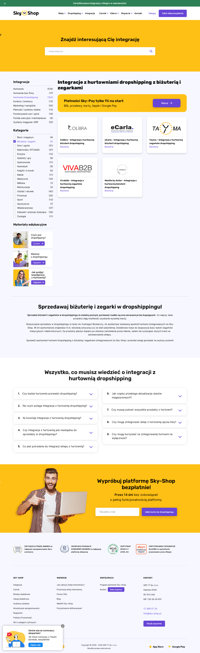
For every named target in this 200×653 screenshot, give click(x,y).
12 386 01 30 (150, 608)
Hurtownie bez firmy (23, 93)
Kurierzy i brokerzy (23, 101)
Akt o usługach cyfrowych (24, 622)
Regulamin (17, 613)
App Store (157, 646)
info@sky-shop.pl (152, 613)
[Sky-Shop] (26, 15)
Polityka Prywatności (22, 617)
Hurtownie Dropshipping (25, 97)
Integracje (90, 13)
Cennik (102, 13)
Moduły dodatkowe (21, 594)
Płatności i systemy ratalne (26, 109)
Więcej (164, 103)
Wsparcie (125, 13)
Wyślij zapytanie (154, 623)
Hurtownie (18, 88)
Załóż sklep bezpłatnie (172, 13)
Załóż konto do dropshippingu (159, 512)
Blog (59, 599)
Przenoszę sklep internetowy (69, 589)
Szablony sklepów (21, 603)
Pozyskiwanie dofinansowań (69, 608)
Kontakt (138, 13)
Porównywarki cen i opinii (26, 113)
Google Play (178, 646)
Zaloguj (152, 13)
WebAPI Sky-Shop (65, 603)
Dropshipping (74, 13)
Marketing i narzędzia (24, 105)
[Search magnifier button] (151, 51)
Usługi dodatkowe (21, 599)
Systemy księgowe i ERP (25, 122)
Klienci (113, 13)
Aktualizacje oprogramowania (26, 608)
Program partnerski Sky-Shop (113, 585)
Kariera (103, 589)
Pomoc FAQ (62, 594)
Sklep (61, 13)
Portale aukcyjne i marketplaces (29, 118)
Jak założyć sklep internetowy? (71, 585)
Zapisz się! (35, 645)
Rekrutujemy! (116, 589)
